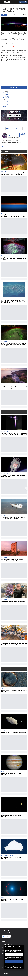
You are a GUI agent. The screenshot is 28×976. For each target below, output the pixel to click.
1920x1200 (6, 106)
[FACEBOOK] (19, 134)
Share (4, 46)
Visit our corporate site (19, 932)
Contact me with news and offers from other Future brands (13, 958)
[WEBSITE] (24, 134)
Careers (3, 964)
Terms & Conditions (10, 967)
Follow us (16, 46)
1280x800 (5, 101)
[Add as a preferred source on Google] (6, 936)
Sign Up (14, 961)
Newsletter (24, 46)
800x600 (5, 93)
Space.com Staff (12, 14)
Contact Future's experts (7, 944)
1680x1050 (6, 104)
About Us (3, 941)
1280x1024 (6, 96)
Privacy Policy (15, 966)
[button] (25, 2)
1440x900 (6, 103)
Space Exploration (4, 5)
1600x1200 (6, 98)
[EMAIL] (19, 136)
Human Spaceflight (14, 5)
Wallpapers (4, 14)
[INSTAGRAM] (23, 134)
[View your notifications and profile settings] (23, 2)
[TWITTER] (21, 134)
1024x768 (5, 94)
